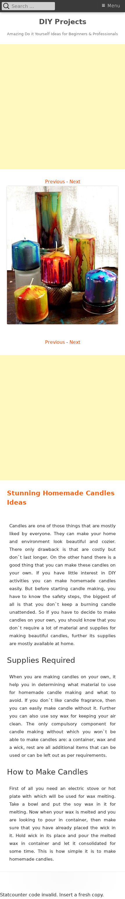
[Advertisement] (62, 106)
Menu (113, 5)
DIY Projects (62, 22)
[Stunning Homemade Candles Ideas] (62, 255)
